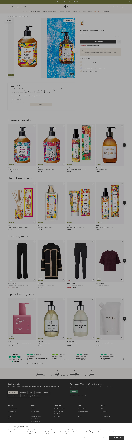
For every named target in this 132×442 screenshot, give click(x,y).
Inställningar (87, 437)
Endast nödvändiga (100, 437)
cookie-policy (84, 433)
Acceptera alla (117, 437)
